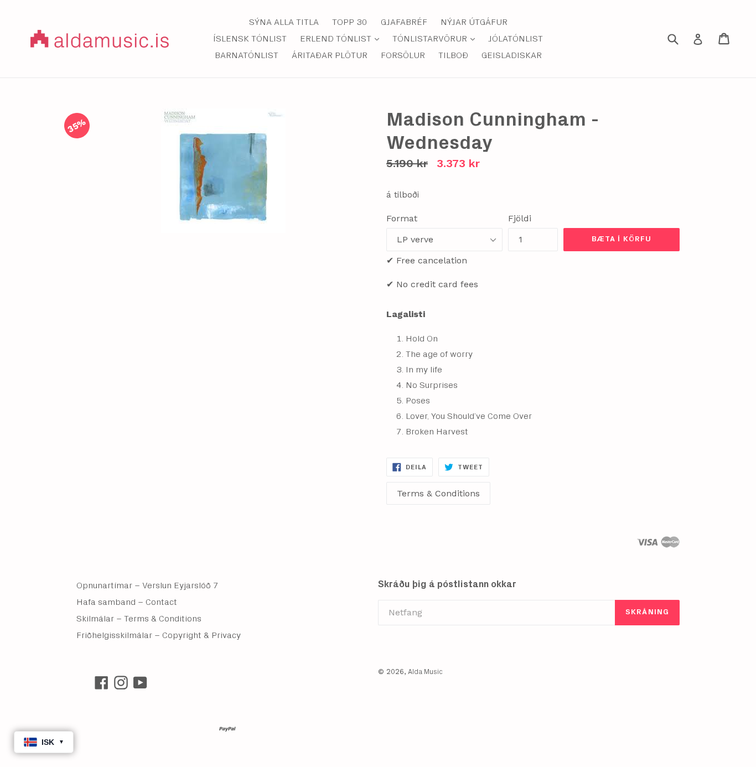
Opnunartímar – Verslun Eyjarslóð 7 (147, 585)
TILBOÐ (453, 55)
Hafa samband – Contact (126, 602)
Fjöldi (519, 218)
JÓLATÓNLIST (515, 38)
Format (401, 218)
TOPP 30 (349, 22)
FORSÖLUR (403, 55)
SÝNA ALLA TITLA (284, 22)
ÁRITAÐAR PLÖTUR (329, 55)
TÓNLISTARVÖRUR (436, 38)
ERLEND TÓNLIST (342, 38)
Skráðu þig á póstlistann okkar (447, 584)
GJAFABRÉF (404, 22)
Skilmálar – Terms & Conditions (138, 618)
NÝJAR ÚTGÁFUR (474, 22)
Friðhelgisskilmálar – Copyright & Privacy (158, 635)
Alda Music (425, 672)
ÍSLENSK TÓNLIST (250, 38)
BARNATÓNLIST (246, 55)
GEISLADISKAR (511, 55)
